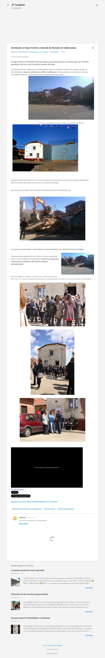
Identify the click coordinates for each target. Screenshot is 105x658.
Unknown (22, 517)
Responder (23, 524)
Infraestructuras (49, 509)
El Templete (18, 4)
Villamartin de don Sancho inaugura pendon (29, 594)
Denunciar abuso (52, 653)
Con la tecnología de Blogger (52, 645)
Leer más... (89, 588)
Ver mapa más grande (17, 489)
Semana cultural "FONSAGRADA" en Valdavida (30, 618)
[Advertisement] (52, 25)
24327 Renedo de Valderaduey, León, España (33, 52)
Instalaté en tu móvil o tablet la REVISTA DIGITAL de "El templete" (34, 502)
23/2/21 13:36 (31, 517)
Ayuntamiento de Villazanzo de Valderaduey (27, 509)
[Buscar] (97, 5)
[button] (93, 48)
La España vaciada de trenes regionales (27, 570)
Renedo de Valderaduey (66, 509)
